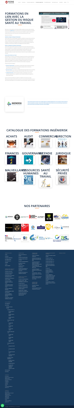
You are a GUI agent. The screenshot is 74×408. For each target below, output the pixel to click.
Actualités (6, 262)
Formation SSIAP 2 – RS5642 (12, 315)
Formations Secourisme (8, 271)
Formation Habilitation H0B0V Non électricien (9, 292)
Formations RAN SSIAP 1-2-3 (10, 332)
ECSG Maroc (7, 371)
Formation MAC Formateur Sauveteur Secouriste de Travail (9, 285)
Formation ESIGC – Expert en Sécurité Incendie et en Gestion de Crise (37, 274)
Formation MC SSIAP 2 (12, 349)
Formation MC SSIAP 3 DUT (12, 352)
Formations (6, 256)
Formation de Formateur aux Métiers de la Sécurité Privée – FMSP (36, 259)
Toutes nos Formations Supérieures (35, 256)
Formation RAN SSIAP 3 (11, 341)
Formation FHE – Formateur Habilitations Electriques (9, 298)
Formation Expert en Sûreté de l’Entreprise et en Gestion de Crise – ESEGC (36, 277)
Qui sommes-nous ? (8, 260)
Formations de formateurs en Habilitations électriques (23, 273)
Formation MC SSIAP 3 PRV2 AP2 (12, 355)
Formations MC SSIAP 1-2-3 (11, 344)
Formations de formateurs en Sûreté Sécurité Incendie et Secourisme (23, 269)
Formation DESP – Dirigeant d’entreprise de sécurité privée (23, 291)
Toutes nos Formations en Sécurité (23, 255)
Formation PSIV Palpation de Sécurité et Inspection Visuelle (11, 367)
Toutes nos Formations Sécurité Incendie (50, 256)
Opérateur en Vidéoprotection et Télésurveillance (23, 288)
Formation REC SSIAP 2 (11, 326)
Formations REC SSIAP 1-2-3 (10, 321)
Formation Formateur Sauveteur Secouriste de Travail (9, 282)
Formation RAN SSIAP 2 (11, 338)
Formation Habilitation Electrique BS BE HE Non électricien (8, 294)
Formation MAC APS (12, 363)
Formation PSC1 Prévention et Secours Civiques (9, 279)
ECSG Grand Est (7, 370)
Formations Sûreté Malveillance (10, 358)
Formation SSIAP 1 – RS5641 (12, 312)
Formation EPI (48, 268)
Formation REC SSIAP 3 (11, 329)
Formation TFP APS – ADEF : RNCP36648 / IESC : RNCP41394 (23, 281)
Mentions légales (7, 265)
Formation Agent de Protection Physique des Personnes (36, 289)
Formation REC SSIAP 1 (11, 324)
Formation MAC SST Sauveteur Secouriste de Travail (9, 276)
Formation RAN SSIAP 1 (11, 335)
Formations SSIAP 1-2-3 (10, 309)
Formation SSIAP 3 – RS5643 (12, 318)
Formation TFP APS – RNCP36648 (12, 361)
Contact (6, 264)
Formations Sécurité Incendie (9, 307)
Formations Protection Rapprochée (22, 264)
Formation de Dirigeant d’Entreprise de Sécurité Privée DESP (37, 270)
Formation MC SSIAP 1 (12, 347)
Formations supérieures (8, 257)
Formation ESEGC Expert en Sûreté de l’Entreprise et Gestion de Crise (23, 294)
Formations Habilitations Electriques (8, 289)
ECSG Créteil (7, 305)
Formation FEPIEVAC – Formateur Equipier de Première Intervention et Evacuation (49, 271)
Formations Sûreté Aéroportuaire (21, 266)
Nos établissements (8, 259)
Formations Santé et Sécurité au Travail (23, 259)
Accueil (6, 254)
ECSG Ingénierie (7, 303)
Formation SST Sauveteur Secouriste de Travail (9, 273)
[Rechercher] (68, 2)
